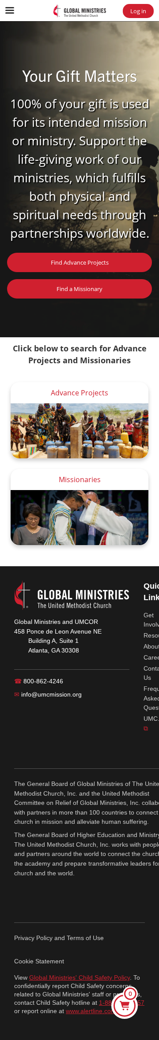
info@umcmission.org (48, 694)
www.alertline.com (91, 1011)
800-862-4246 (38, 681)
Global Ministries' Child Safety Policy (79, 977)
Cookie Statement (39, 961)
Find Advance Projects (80, 262)
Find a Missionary (79, 289)
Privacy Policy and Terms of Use (59, 937)
